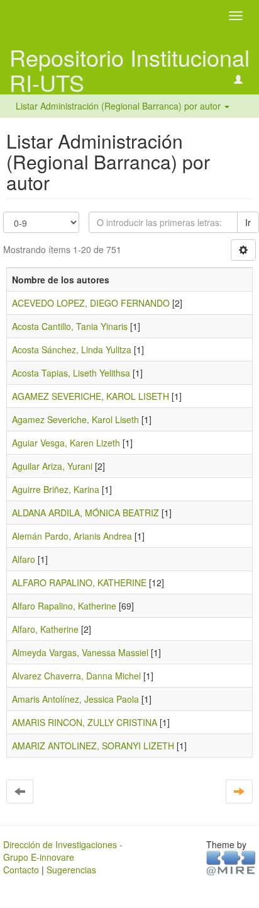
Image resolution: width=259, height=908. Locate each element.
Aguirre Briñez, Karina (55, 489)
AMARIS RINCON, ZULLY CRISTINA (84, 722)
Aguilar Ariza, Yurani (52, 466)
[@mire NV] (231, 862)
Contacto (21, 869)
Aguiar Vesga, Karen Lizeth (66, 442)
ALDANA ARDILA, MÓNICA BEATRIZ (85, 512)
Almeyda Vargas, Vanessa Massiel (80, 652)
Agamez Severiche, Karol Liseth (75, 419)
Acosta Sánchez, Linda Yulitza (71, 349)
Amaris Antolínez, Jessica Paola (75, 699)
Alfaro (23, 559)
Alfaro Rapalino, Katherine (64, 605)
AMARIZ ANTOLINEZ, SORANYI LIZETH (93, 745)
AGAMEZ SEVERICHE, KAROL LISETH (90, 396)
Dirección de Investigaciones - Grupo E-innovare (63, 850)
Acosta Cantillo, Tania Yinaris (70, 326)
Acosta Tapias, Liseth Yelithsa (71, 372)
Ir (248, 222)
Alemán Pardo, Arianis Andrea (72, 536)
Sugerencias (71, 869)
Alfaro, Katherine (45, 629)
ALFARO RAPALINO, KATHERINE (79, 582)
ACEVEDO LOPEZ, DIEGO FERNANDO (91, 303)
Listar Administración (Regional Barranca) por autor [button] (119, 105)
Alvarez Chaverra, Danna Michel (76, 675)
